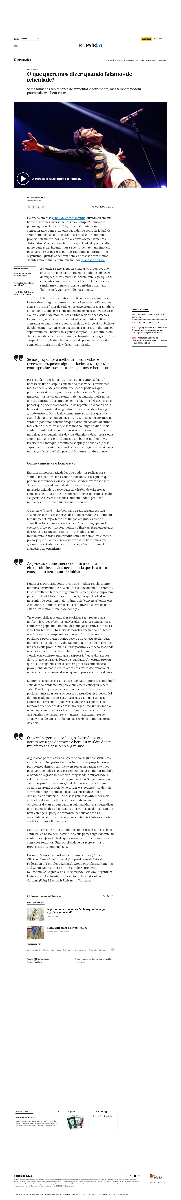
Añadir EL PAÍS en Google (104, 207)
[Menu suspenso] (16, 46)
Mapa (73, 1194)
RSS (110, 1194)
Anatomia (93, 950)
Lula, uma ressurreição (148, 322)
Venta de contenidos (28, 1194)
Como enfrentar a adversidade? (22, 275)
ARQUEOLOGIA (162, 60)
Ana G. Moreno (52, 916)
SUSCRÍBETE (146, 39)
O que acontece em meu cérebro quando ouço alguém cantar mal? (76, 911)
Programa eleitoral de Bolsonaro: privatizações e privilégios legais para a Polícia (149, 340)
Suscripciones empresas (100, 1194)
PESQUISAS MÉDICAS (125, 60)
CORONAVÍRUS (111, 60)
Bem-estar (103, 950)
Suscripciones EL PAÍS (83, 1194)
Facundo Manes (36, 197)
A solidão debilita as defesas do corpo (24, 293)
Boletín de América (25, 1118)
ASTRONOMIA (139, 60)
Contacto (17, 1194)
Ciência (22, 59)
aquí (83, 962)
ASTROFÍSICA (150, 60)
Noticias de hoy (123, 1194)
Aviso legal (39, 1194)
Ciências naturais (34, 950)
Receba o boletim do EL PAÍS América (46, 896)
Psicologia (31, 70)
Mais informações (34, 962)
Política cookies (49, 1194)
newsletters (22, 1112)
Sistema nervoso (80, 950)
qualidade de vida (93, 260)
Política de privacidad (63, 1194)
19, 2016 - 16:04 (35, 200)
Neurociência (56, 950)
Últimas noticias (140, 310)
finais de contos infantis (69, 218)
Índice (115, 1194)
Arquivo (71, 1112)
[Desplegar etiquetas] (113, 949)
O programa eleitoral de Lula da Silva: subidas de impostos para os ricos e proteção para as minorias (149, 330)
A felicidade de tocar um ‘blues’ (24, 284)
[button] (90, 145)
